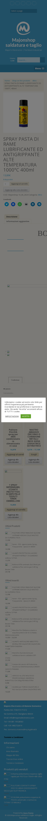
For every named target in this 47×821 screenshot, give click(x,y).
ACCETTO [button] (25, 416)
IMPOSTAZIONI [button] (12, 416)
